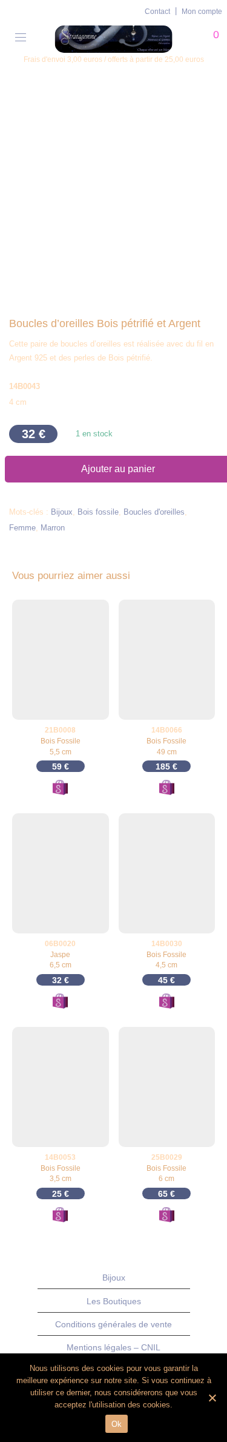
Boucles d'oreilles (154, 511)
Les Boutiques (114, 1301)
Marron (53, 527)
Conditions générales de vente (113, 1324)
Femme (22, 527)
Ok (116, 1424)
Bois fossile (98, 511)
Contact (157, 11)
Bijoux (62, 511)
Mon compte (202, 11)
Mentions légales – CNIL (113, 1347)
